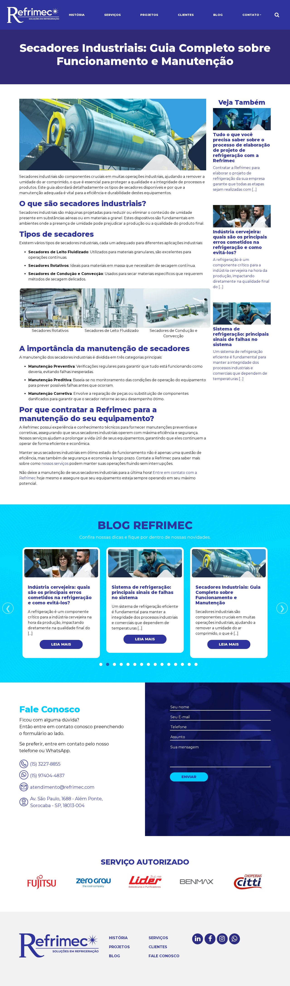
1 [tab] (101, 664)
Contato (250, 15)
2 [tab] (107, 664)
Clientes (186, 15)
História (77, 15)
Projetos (149, 15)
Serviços (112, 15)
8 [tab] (148, 664)
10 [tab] (162, 664)
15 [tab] (196, 664)
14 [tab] (189, 664)
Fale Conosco (164, 956)
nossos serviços (54, 463)
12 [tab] (175, 664)
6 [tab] (135, 664)
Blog (218, 15)
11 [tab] (169, 664)
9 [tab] (155, 664)
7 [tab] (141, 664)
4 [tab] (121, 664)
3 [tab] (114, 664)
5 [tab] (128, 664)
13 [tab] (182, 664)
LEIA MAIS (61, 644)
